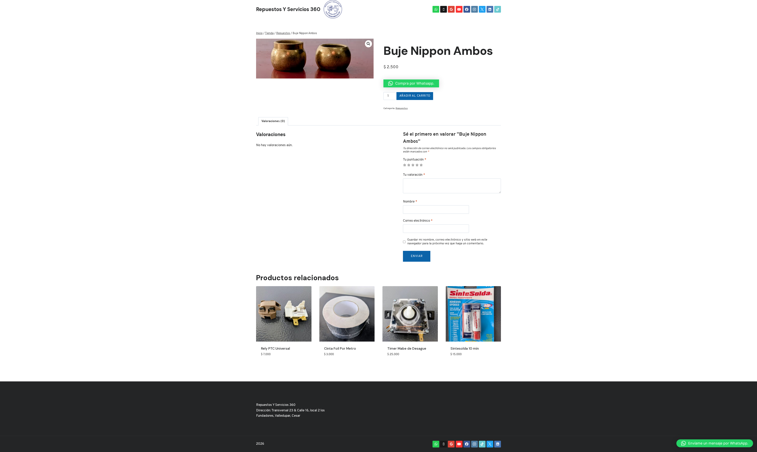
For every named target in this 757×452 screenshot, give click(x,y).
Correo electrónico (418, 221)
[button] (368, 43)
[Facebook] (466, 9)
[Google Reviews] (451, 9)
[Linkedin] (490, 9)
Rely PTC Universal (275, 348)
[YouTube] (459, 9)
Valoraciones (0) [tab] (273, 121)
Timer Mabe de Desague (406, 348)
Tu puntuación (414, 160)
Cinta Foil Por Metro (340, 348)
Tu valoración (414, 175)
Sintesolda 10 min (464, 348)
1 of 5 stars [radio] (404, 165)
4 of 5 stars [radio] (417, 165)
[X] (482, 9)
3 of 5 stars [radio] (413, 165)
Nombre (410, 202)
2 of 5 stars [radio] (408, 165)
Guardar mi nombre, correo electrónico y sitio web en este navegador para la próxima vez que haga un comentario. (447, 242)
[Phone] (443, 9)
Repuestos (402, 108)
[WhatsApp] (436, 9)
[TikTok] (497, 9)
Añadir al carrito (414, 96)
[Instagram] (474, 9)
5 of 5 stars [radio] (421, 165)
